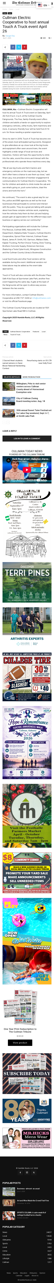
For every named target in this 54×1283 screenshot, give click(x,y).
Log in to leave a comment (27, 438)
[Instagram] (27, 1172)
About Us (35, 1276)
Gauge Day (10, 36)
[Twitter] (18, 47)
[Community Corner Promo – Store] (27, 872)
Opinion (42, 1273)
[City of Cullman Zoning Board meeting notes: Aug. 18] (9, 401)
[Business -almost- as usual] (9, 1191)
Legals (27, 1276)
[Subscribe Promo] (27, 1073)
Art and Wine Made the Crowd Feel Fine (33, 1201)
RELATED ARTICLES (12, 377)
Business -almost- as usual (28, 1189)
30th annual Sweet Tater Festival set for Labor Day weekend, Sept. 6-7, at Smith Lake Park (33, 413)
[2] (27, 627)
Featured (36, 331)
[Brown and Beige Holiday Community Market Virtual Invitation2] (27, 523)
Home (5, 9)
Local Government (7, 403)
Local (17, 9)
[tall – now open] (27, 941)
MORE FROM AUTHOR (31, 377)
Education (23, 1273)
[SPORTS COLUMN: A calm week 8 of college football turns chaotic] (9, 1215)
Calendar (19, 1276)
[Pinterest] (24, 47)
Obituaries (33, 1273)
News (11, 9)
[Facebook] (12, 47)
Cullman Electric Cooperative (20, 331)
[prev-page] (4, 422)
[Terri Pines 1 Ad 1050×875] (27, 582)
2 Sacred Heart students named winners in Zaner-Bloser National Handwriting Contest (14, 364)
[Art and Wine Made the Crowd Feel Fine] (9, 1202)
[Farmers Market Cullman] (27, 815)
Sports (15, 1273)
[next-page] (8, 422)
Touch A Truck (15, 334)
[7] (27, 99)
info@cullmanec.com (41, 298)
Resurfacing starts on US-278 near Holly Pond (39, 361)
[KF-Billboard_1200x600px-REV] (27, 1110)
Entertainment (7, 416)
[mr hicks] (27, 1138)
